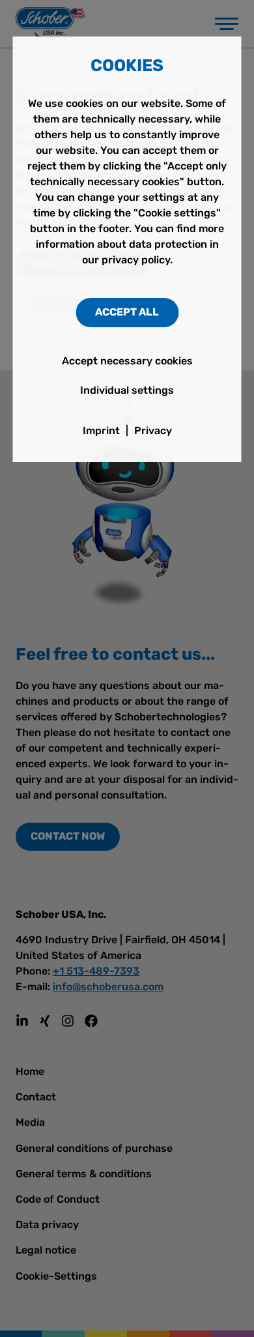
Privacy (153, 430)
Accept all (127, 312)
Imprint (101, 430)
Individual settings (127, 390)
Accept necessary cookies (127, 361)
